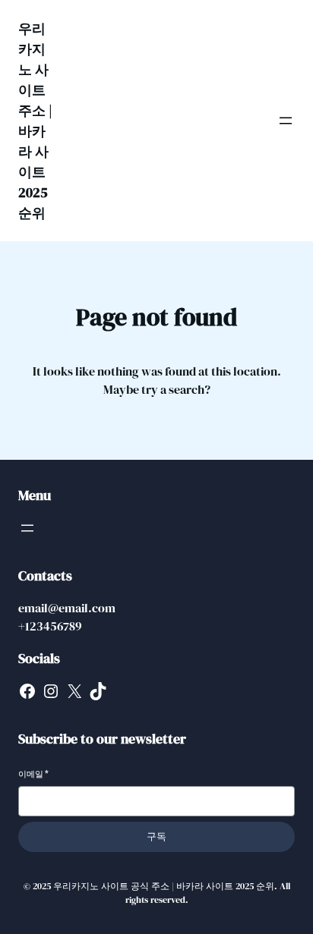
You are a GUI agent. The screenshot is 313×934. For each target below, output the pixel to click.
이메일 (33, 774)
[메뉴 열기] (286, 121)
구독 (156, 836)
